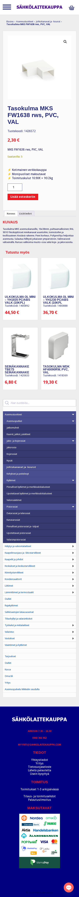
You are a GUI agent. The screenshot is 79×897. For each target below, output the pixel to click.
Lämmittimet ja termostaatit (19, 592)
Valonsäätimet (14, 500)
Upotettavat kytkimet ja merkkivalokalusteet (29, 493)
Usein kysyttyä (39, 774)
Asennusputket (14, 421)
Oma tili (9, 676)
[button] (65, 41)
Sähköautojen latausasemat (19, 612)
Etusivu (10, 21)
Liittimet (9, 585)
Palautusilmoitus (39, 800)
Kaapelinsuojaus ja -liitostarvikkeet (23, 552)
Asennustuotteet (24, 21)
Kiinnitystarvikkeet (14, 572)
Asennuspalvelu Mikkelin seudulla (22, 689)
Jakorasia (11, 447)
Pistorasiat (12, 506)
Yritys (7, 682)
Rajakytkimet (11, 605)
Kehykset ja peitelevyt (18, 473)
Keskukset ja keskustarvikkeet (20, 566)
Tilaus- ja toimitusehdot (39, 796)
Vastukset (10, 638)
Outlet (8, 599)
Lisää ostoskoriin (22, 196)
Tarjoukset (10, 656)
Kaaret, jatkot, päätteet (18, 434)
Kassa (8, 669)
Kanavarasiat (13, 519)
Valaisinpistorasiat (16, 539)
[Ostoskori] (72, 7)
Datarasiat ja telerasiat (18, 513)
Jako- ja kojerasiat (16, 440)
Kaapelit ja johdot (14, 559)
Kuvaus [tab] (11, 213)
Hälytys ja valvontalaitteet (18, 546)
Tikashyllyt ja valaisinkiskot (18, 618)
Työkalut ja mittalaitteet (17, 625)
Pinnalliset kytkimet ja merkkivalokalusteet (28, 487)
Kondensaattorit (13, 579)
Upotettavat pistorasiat (19, 533)
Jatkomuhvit (13, 427)
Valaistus (9, 631)
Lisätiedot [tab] (25, 213)
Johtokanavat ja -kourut (48, 21)
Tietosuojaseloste (39, 767)
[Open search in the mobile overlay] (39, 403)
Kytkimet (11, 480)
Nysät (9, 460)
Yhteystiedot (39, 760)
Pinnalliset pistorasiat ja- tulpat (23, 526)
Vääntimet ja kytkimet (16, 645)
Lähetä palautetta (39, 770)
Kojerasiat (12, 454)
